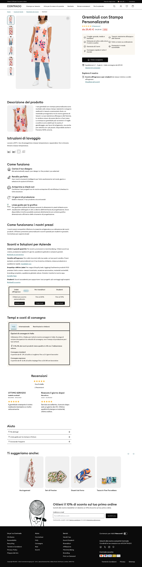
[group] (10, 20)
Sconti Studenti (68, 540)
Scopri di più (39, 303)
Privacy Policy (12, 550)
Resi (36, 547)
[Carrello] (133, 6)
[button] (43, 52)
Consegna (39, 543)
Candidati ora (26, 264)
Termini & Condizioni (109, 562)
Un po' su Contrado (14, 533)
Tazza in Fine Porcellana (106, 490)
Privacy (122, 562)
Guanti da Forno (77, 490)
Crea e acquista (97, 60)
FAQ (36, 540)
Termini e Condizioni (14, 547)
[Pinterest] (114, 547)
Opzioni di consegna (92, 68)
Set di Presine (51, 490)
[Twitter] (106, 547)
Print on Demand (69, 556)
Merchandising (68, 550)
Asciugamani (24, 490)
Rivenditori (67, 543)
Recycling (10, 543)
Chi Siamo (10, 537)
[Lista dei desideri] (127, 6)
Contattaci (132, 1)
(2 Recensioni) (96, 26)
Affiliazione (67, 547)
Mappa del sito (12, 553)
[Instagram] (110, 547)
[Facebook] (101, 547)
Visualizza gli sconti (92, 82)
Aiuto (37, 533)
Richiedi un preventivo (15, 255)
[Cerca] (115, 6)
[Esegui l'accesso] (121, 6)
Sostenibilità (11, 540)
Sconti (37, 550)
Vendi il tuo (67, 537)
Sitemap (132, 562)
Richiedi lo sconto (13, 282)
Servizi (65, 533)
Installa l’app (12, 276)
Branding (66, 553)
